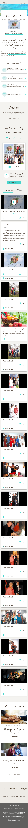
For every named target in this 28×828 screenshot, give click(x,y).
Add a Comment (9, 248)
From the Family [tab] (20, 189)
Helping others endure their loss (14, 760)
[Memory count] (7, 138)
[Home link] (5, 2)
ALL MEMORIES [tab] (8, 190)
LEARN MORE (14, 736)
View (18, 166)
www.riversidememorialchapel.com (17, 53)
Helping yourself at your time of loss (14, 729)
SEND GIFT (8, 339)
